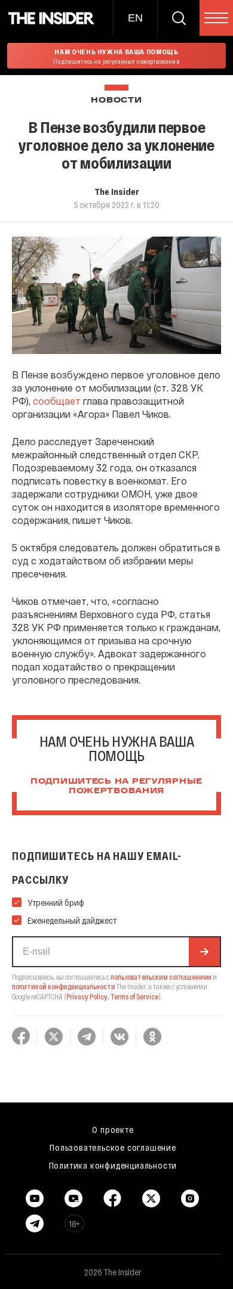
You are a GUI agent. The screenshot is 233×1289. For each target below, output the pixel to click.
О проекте (112, 1129)
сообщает (57, 400)
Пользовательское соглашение (113, 1147)
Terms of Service (134, 996)
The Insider (116, 191)
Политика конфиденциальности (113, 1165)
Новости (116, 100)
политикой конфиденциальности (63, 986)
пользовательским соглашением (161, 977)
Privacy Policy (87, 996)
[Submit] (204, 951)
